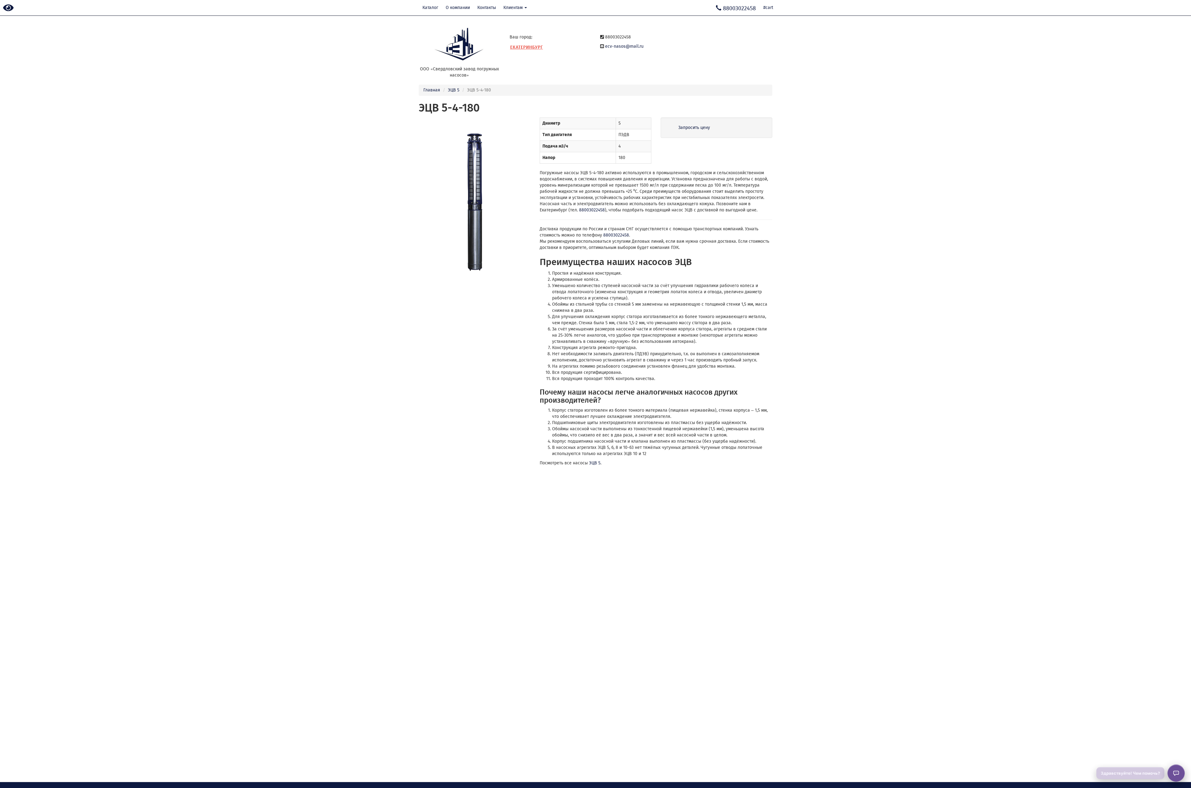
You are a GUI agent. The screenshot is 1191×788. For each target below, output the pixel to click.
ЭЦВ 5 (453, 90)
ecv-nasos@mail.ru (624, 46)
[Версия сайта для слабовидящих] (8, 8)
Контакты (486, 7)
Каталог (430, 7)
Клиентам (513, 7)
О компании (458, 7)
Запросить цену (694, 127)
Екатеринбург (526, 47)
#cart (768, 7)
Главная (431, 90)
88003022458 (592, 210)
